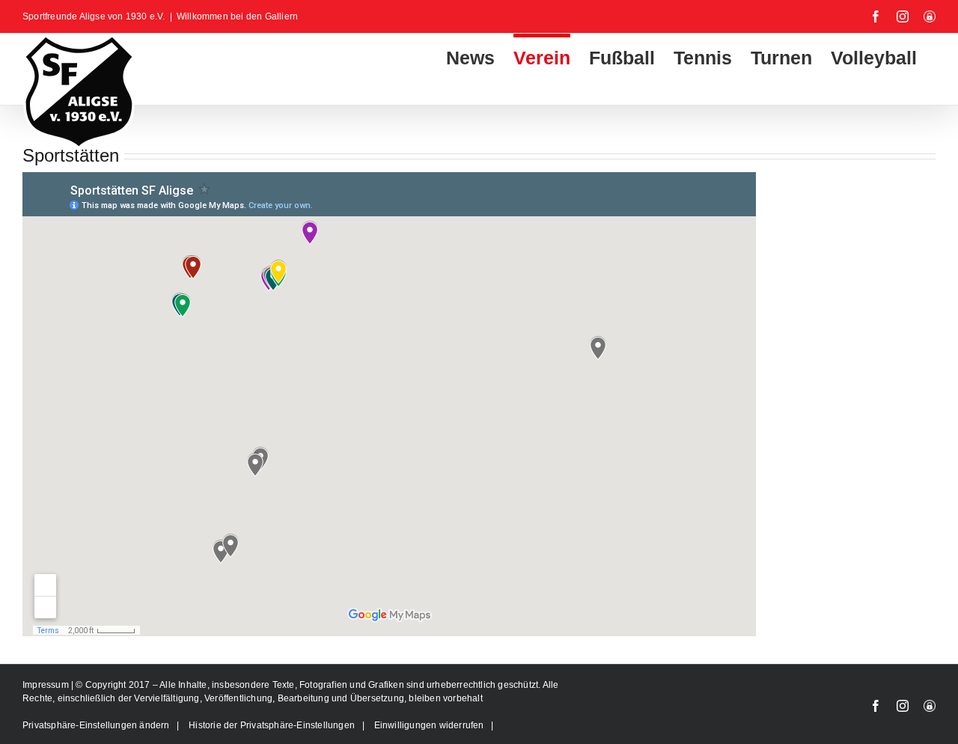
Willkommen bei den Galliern (237, 16)
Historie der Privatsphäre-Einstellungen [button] (272, 725)
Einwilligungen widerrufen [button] (429, 725)
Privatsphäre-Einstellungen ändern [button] (96, 725)
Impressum (46, 685)
